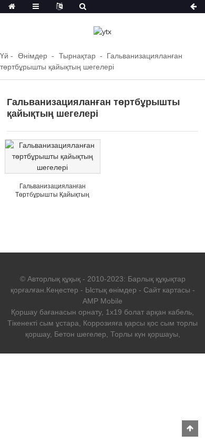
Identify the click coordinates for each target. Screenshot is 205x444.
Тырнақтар (77, 56)
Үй (4, 56)
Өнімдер (32, 56)
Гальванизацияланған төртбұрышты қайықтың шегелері (52, 195)
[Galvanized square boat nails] (52, 156)
